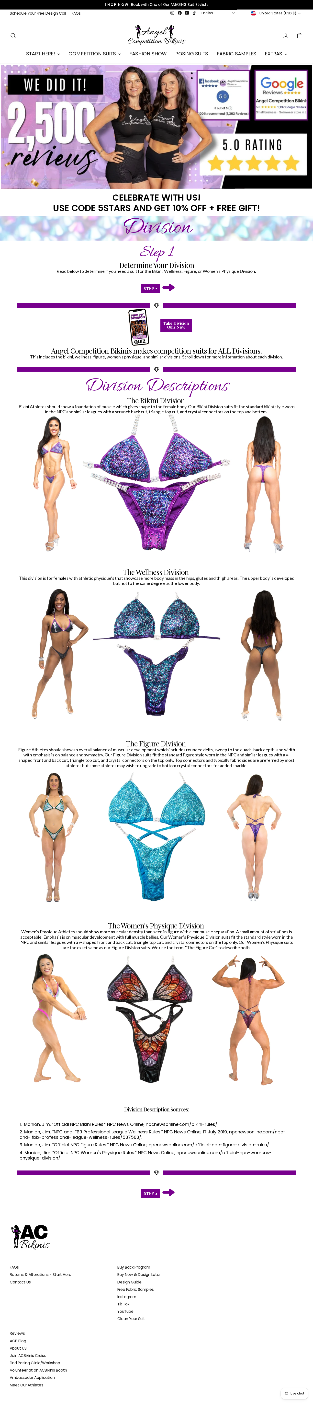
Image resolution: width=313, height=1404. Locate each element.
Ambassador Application (32, 1377)
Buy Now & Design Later (139, 1274)
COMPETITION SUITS (92, 53)
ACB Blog (18, 1340)
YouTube (125, 1311)
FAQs (76, 13)
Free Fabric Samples (135, 1289)
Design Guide (129, 1282)
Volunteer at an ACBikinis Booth (38, 1370)
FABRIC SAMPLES (236, 53)
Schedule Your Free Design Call (38, 13)
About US (18, 1348)
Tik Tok (123, 1304)
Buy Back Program (133, 1267)
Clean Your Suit (131, 1318)
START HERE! (41, 53)
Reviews (17, 1333)
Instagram (126, 1296)
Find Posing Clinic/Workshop (35, 1362)
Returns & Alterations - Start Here (40, 1274)
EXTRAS (274, 53)
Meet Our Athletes (26, 1385)
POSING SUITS (191, 53)
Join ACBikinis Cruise (28, 1355)
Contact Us (20, 1282)
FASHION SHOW (148, 53)
